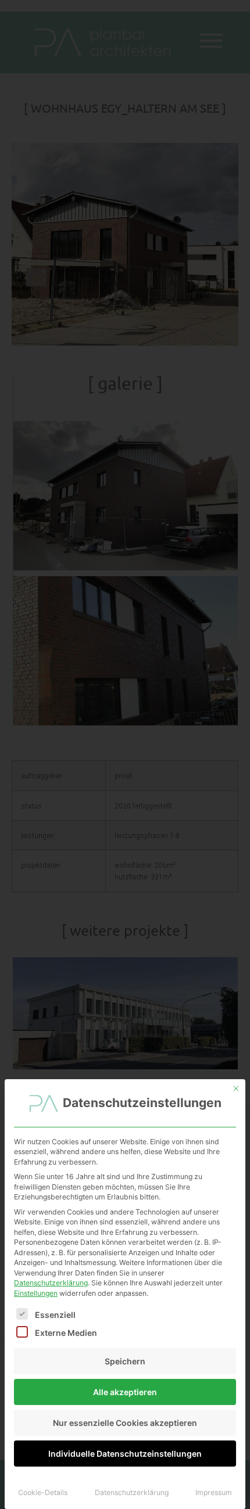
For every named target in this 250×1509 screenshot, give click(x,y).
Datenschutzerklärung (51, 1282)
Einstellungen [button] (36, 1293)
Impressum (213, 1492)
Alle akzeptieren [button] (125, 1392)
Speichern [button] (125, 1361)
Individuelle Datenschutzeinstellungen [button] (125, 1453)
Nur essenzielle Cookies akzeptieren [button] (125, 1423)
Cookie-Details (42, 1492)
